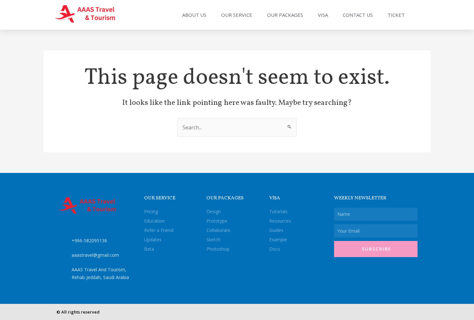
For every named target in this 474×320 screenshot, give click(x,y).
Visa (323, 15)
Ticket (396, 15)
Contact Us (358, 15)
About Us (194, 15)
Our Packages (285, 15)
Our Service (236, 15)
